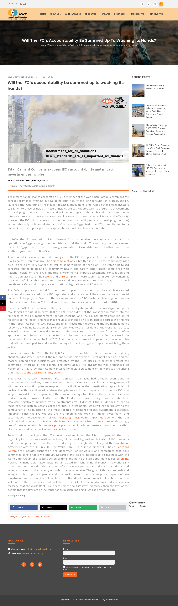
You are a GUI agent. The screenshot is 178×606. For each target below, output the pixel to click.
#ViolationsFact (43, 516)
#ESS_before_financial (20, 516)
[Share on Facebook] (3, 297)
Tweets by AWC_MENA (143, 191)
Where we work (73, 14)
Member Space (138, 14)
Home (43, 14)
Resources (120, 14)
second (47, 276)
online (124, 458)
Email (65, 558)
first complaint (60, 261)
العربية (23, 4)
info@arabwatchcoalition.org (40, 549)
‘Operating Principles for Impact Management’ (87, 417)
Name (65, 549)
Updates (106, 14)
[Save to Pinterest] (3, 308)
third (62, 276)
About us (54, 14)
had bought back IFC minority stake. (38, 372)
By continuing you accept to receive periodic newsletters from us (87, 568)
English (13, 3)
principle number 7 (66, 425)
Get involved (156, 14)
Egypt (67, 44)
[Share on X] (3, 303)
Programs (90, 14)
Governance (20, 77)
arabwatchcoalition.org (32, 553)
